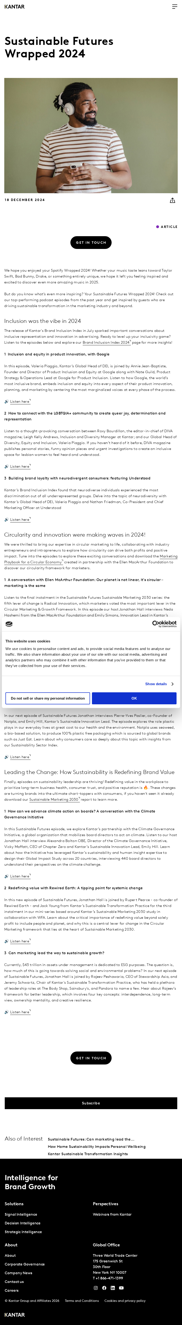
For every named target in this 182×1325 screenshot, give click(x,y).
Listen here (19, 402)
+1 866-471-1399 (109, 1278)
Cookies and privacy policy (125, 1301)
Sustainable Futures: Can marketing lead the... (91, 1139)
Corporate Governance (25, 1264)
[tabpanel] (47, 1223)
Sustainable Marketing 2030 (53, 800)
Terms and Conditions (82, 1301)
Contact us (14, 1282)
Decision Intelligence (23, 1223)
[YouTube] (113, 1289)
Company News (18, 1273)
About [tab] (11, 1245)
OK (134, 698)
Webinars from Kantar (112, 1215)
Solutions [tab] (14, 1204)
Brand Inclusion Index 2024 (106, 343)
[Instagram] (96, 1289)
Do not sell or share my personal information (48, 698)
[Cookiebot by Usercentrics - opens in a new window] (156, 624)
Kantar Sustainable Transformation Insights (88, 1154)
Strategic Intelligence (23, 1232)
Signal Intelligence (21, 1215)
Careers (11, 1291)
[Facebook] (104, 1289)
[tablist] (91, 1242)
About (10, 1256)
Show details (156, 684)
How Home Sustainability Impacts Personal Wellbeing (97, 1147)
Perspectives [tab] (105, 1204)
